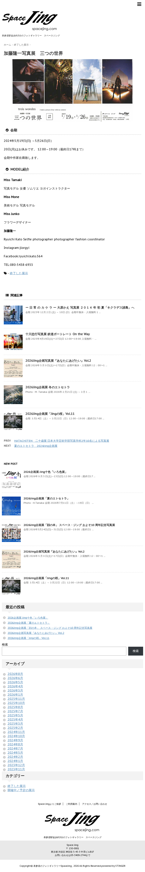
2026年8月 (15, 674)
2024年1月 (15, 761)
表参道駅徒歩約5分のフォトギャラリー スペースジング (73, 837)
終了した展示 (19, 273)
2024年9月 (15, 740)
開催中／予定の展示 (21, 790)
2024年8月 (15, 744)
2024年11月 (16, 732)
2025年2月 (15, 728)
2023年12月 (16, 765)
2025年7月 (15, 711)
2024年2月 (15, 757)
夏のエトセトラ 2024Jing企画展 (35, 446)
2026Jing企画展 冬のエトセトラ (47, 387)
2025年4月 (15, 719)
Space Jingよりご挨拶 (49, 803)
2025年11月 (16, 699)
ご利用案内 (71, 803)
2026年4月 (15, 686)
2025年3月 (15, 723)
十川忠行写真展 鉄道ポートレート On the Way (57, 334)
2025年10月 (16, 703)
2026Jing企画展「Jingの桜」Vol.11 (50, 414)
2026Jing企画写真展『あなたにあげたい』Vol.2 (58, 360)
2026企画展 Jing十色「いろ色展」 (46, 472)
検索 (5, 644)
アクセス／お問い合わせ (94, 803)
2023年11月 (16, 769)
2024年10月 (16, 736)
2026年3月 (15, 690)
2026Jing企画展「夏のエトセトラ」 (47, 498)
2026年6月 (15, 678)
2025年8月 (15, 707)
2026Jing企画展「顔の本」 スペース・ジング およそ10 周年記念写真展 (69, 525)
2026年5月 (15, 682)
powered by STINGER (113, 865)
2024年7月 (15, 748)
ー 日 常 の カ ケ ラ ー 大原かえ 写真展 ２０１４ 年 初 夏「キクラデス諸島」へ (79, 307)
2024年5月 (15, 752)
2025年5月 (15, 715)
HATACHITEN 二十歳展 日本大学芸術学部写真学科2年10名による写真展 (61, 440)
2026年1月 (15, 694)
